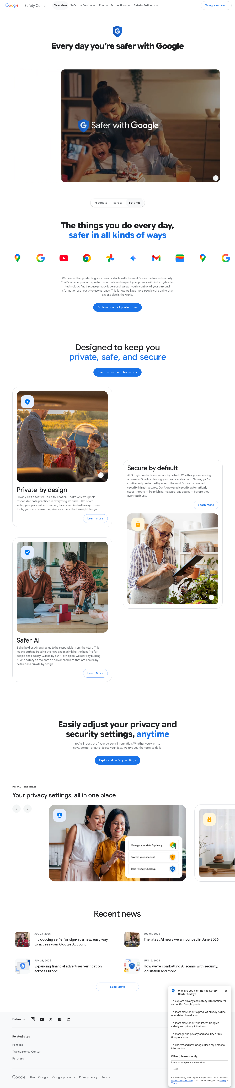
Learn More (95, 673)
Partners (18, 1058)
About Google (38, 1077)
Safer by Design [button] (81, 5)
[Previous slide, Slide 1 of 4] (16, 808)
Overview (60, 5)
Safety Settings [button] (144, 5)
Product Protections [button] (113, 5)
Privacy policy (88, 1077)
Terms (106, 1077)
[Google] (18, 1077)
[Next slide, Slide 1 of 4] (27, 808)
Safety (118, 203)
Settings (135, 203)
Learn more (95, 518)
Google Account (216, 5)
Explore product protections (118, 307)
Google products (63, 1077)
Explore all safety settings (117, 760)
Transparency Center (26, 1051)
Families (17, 1045)
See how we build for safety (117, 372)
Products (101, 203)
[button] (216, 178)
